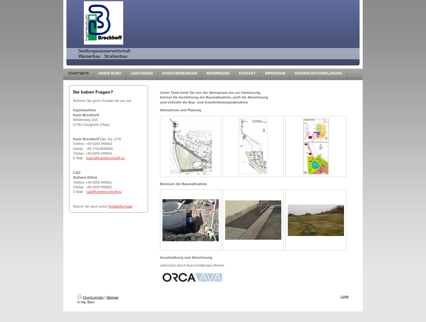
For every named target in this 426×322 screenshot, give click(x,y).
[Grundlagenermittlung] (190, 146)
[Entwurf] (253, 146)
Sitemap (112, 297)
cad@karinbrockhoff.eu (104, 192)
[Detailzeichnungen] (316, 146)
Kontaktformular (121, 206)
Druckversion (93, 297)
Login (345, 296)
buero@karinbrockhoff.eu (105, 158)
